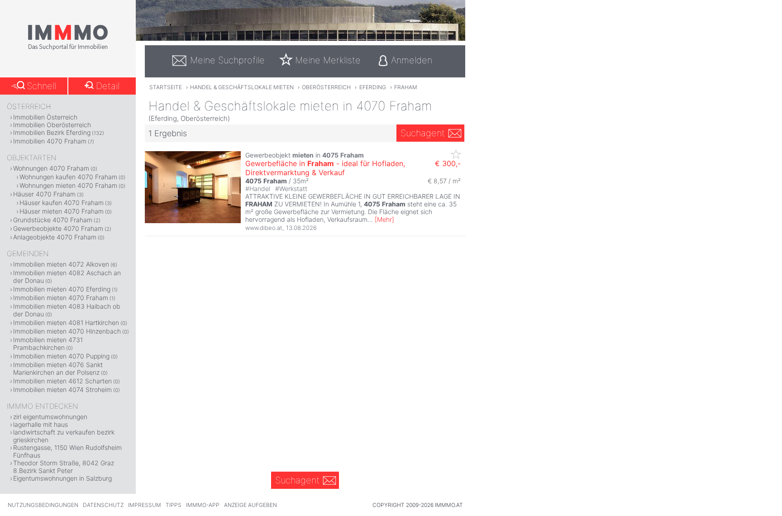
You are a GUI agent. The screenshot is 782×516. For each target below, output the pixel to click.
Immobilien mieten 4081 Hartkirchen (66, 322)
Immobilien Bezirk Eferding (52, 132)
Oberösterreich (326, 87)
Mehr (384, 219)
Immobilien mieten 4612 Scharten (62, 381)
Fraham (405, 87)
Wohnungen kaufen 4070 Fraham (68, 177)
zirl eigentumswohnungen (50, 416)
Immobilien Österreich (45, 117)
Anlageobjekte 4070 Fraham (54, 237)
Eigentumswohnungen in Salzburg (62, 478)
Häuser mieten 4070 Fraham (61, 211)
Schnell (41, 86)
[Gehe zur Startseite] (68, 48)
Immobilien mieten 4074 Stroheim (62, 389)
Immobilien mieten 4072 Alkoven (61, 264)
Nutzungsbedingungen (43, 505)
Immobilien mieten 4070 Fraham (60, 297)
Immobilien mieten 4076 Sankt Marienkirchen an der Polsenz (58, 368)
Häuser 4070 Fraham (44, 194)
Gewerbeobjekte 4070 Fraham (58, 228)
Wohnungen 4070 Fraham (51, 168)
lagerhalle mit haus (40, 424)
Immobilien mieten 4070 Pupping (61, 356)
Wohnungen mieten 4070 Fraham (68, 185)
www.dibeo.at (263, 227)
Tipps (173, 505)
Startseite (165, 87)
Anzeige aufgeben (250, 505)
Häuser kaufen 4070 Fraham (61, 202)
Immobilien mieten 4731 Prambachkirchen (48, 343)
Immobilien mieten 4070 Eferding (61, 289)
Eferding (372, 87)
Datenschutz (103, 505)
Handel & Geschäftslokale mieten (242, 87)
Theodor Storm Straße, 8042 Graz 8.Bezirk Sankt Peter (63, 466)
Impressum (144, 505)
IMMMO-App (202, 505)
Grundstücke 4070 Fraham (52, 220)
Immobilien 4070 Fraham (49, 141)
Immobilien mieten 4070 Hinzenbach (67, 331)
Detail (107, 86)
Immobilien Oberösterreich (52, 125)
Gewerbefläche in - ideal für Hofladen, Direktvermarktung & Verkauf (325, 168)
